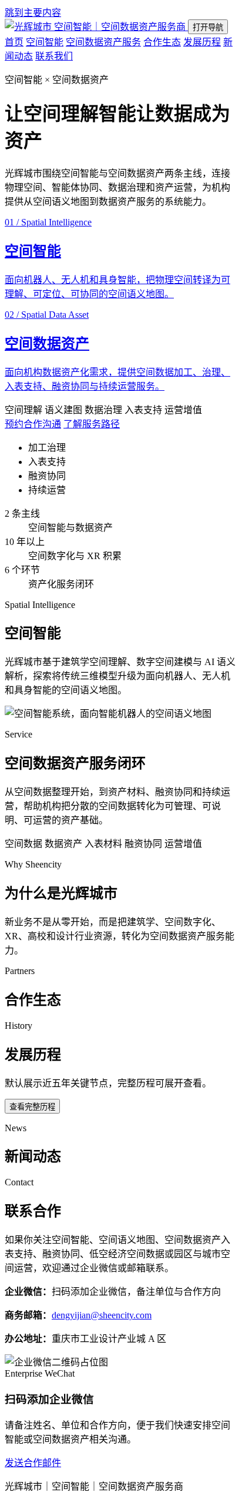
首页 (14, 42)
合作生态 (162, 42)
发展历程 (202, 42)
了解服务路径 (91, 424)
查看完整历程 (32, 1106)
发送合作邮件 (33, 1463)
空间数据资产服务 (103, 42)
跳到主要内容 (33, 13)
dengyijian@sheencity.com (102, 1315)
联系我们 (54, 56)
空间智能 (44, 42)
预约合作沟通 (33, 424)
